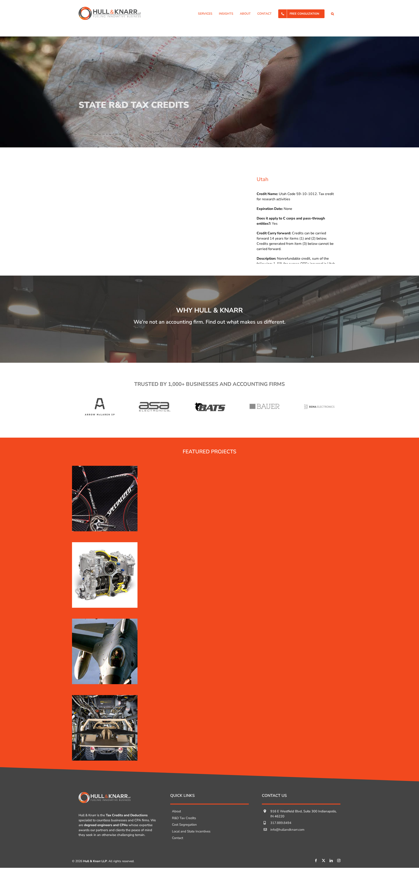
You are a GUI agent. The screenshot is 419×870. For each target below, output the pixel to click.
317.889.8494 (280, 823)
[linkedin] (331, 860)
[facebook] (316, 860)
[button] (332, 13)
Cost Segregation (184, 824)
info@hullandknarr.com (287, 829)
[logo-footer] (105, 793)
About (176, 811)
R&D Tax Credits (184, 818)
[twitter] (323, 860)
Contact (177, 838)
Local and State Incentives (191, 831)
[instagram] (338, 860)
